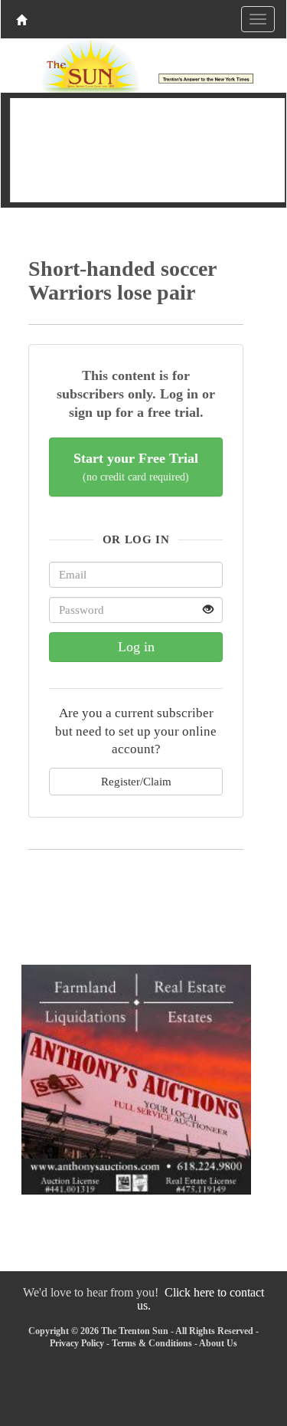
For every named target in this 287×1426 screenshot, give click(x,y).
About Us (218, 1343)
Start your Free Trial (135, 467)
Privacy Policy (77, 1343)
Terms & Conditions (152, 1343)
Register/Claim (136, 781)
